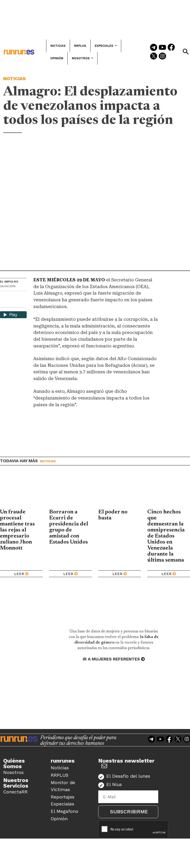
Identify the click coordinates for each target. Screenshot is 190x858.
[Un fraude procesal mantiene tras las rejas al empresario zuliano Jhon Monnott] (21, 491)
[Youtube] (162, 47)
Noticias (14, 78)
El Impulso (9, 281)
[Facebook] (171, 47)
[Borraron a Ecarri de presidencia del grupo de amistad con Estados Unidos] (70, 491)
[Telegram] (153, 47)
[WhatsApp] (12, 296)
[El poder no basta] (119, 491)
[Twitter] (153, 56)
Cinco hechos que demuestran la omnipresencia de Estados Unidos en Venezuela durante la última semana (166, 536)
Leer (19, 574)
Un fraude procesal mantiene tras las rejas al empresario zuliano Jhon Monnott (17, 530)
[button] (185, 51)
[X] (4, 304)
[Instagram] (162, 56)
